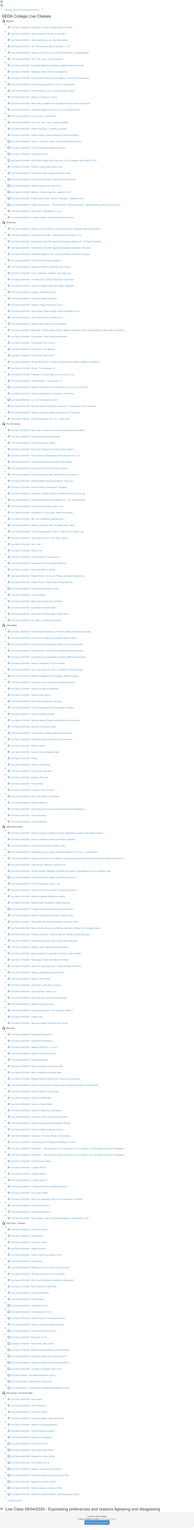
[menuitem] (1, 6)
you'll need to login (107, 1519)
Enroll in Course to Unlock (97, 1522)
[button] (1, 2)
